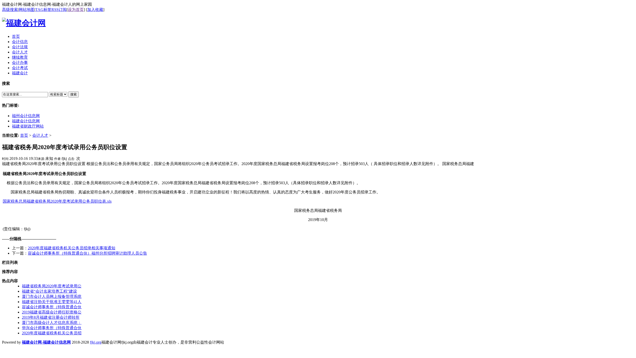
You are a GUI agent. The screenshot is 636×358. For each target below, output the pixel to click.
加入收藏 (95, 9)
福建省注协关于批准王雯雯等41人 (51, 302)
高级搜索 (10, 9)
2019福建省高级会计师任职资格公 (51, 312)
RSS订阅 (59, 9)
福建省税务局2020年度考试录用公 (51, 286)
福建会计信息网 (26, 121)
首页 (24, 135)
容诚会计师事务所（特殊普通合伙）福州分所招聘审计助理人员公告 (87, 253)
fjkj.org (95, 342)
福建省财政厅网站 (28, 126)
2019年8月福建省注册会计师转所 (51, 317)
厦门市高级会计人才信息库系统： (51, 322)
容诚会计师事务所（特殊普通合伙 (51, 307)
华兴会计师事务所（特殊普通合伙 (51, 328)
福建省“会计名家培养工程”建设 (49, 291)
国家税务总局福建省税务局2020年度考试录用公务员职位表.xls (57, 201)
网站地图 (27, 9)
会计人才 (40, 135)
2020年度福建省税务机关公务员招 (51, 333)
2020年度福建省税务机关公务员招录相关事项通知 (71, 248)
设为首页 (76, 9)
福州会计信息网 (26, 116)
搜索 (73, 94)
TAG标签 (43, 9)
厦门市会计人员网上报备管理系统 (51, 296)
